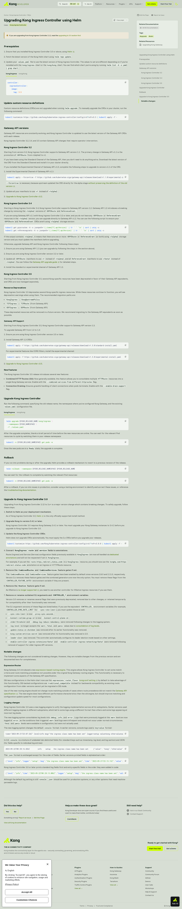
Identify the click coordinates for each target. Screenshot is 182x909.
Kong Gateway (45, 871)
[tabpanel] (67, 87)
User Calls (149, 885)
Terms (82, 906)
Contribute (71, 819)
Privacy (90, 906)
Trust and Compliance (104, 906)
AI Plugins (78, 871)
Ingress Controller (46, 888)
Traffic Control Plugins (83, 885)
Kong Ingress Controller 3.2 (18, 147)
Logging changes (12, 702)
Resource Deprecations (15, 287)
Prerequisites (11, 46)
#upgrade (143, 36)
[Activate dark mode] (176, 3)
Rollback (9, 457)
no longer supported (27, 590)
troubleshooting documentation (21, 490)
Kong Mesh (43, 878)
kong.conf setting (80, 680)
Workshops (149, 888)
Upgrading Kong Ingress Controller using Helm (157, 55)
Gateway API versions (16, 128)
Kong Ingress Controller (18, 15)
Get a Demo (151, 4)
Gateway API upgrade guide (45, 262)
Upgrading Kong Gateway (152, 45)
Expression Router (12, 665)
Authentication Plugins (83, 878)
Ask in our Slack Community (140, 810)
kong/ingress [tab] (11, 73)
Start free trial (155, 848)
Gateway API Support (14, 321)
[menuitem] (99, 4)
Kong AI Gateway (45, 874)
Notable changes (12, 651)
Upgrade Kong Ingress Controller (22, 398)
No (15, 811)
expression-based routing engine (50, 670)
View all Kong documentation (15, 823)
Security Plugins (81, 881)
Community (149, 871)
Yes (7, 811)
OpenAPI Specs (45, 885)
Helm (69, 51)
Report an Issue (25, 818)
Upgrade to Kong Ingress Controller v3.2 (24, 196)
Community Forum (152, 874)
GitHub (148, 878)
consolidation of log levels (87, 626)
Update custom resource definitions (24, 102)
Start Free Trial (166, 4)
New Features (10, 370)
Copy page (120, 20)
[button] (125, 82)
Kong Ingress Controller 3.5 (18, 274)
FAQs (29, 15)
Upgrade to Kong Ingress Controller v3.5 (24, 363)
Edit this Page (39, 818)
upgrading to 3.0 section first (70, 35)
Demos (148, 881)
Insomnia (42, 881)
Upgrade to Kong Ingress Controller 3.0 (25, 499)
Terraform (114, 881)
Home (6, 15)
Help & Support (151, 892)
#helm (151, 36)
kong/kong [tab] (23, 73)
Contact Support (136, 814)
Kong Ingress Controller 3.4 (18, 203)
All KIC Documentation (150, 28)
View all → (79, 888)
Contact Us (149, 895)
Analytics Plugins (81, 874)
